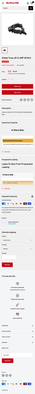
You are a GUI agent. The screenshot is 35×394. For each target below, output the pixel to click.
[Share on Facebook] (21, 99)
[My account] (28, 3)
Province (4, 244)
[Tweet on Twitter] (28, 99)
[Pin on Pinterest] (24, 99)
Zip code (4, 253)
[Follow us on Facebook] (3, 375)
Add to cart (17, 86)
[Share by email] (32, 99)
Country (4, 236)
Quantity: (4, 79)
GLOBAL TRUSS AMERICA (8, 65)
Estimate (7, 265)
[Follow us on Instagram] (10, 375)
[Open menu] (3, 3)
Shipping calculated (13, 73)
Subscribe (8, 360)
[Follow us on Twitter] (6, 375)
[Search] (30, 8)
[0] (31, 3)
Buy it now (17, 92)
